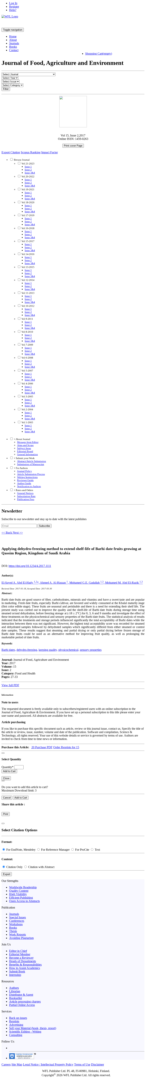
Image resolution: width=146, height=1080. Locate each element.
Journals (14, 43)
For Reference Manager (55, 849)
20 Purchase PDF (41, 747)
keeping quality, (48, 649)
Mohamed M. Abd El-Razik (124, 582)
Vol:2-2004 (27, 409)
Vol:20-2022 (27, 176)
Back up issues (18, 1017)
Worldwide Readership (23, 887)
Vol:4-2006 (27, 383)
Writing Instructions (27, 477)
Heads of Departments (22, 961)
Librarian (14, 991)
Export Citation (11, 152)
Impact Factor (49, 152)
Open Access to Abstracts (24, 901)
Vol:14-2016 (27, 254)
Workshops (16, 924)
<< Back (7, 532)
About (13, 39)
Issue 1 (28, 166)
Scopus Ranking (30, 152)
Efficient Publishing (21, 897)
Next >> (18, 532)
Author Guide (24, 483)
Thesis (13, 931)
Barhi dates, (9, 649)
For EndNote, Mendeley (21, 849)
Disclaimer (97, 1064)
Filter (6, 89)
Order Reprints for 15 (66, 747)
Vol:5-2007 (27, 370)
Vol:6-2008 (27, 357)
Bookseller (15, 998)
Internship (15, 974)
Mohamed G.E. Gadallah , (87, 582)
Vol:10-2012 (27, 305)
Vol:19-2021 (27, 189)
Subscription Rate (26, 496)
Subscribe (44, 525)
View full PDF (10, 685)
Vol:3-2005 (27, 396)
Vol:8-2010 (27, 331)
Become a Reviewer (21, 957)
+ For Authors (20, 468)
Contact (13, 50)
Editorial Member (19, 954)
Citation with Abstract (40, 867)
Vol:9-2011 (27, 318)
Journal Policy (24, 471)
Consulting (15, 1035)
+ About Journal (21, 439)
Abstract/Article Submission (31, 461)
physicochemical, (68, 649)
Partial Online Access (22, 1005)
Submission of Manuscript (30, 464)
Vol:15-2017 (27, 241)
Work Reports (17, 934)
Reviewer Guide (25, 480)
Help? (12, 10)
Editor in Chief (18, 950)
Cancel (7, 797)
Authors (14, 987)
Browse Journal (22, 159)
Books (13, 46)
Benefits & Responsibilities (25, 964)
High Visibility (18, 894)
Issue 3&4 (30, 172)
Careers (6, 1064)
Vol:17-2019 (27, 215)
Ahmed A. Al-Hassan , (54, 582)
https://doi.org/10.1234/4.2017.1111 (30, 565)
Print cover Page (73, 145)
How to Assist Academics (24, 968)
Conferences (16, 920)
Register (14, 6)
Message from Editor (27, 442)
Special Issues (17, 917)
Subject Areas (24, 448)
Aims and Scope (25, 445)
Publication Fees (25, 499)
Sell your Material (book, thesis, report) (32, 1028)
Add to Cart (9, 771)
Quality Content (18, 890)
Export (6, 874)
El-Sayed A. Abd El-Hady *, (21, 582)
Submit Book (17, 971)
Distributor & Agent (21, 994)
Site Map (16, 1064)
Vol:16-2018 (27, 228)
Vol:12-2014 (27, 280)
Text (97, 849)
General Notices (25, 493)
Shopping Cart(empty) (98, 53)
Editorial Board (25, 451)
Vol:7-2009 (27, 344)
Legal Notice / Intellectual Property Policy (48, 1064)
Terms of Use (82, 1064)
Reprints (14, 1021)
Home (13, 36)
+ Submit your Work (24, 458)
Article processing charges (25, 1001)
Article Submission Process (31, 474)
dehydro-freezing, (27, 649)
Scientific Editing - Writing (25, 1031)
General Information (27, 454)
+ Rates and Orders (23, 490)
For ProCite (82, 849)
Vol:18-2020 (27, 202)
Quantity (7, 767)
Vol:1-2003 (27, 422)
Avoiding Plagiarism (21, 938)
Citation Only (14, 867)
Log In (13, 3)
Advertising (16, 1024)
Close (6, 778)
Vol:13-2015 (27, 267)
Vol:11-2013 (27, 293)
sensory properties (91, 649)
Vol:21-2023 (27, 163)
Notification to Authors (29, 486)
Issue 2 (28, 169)
